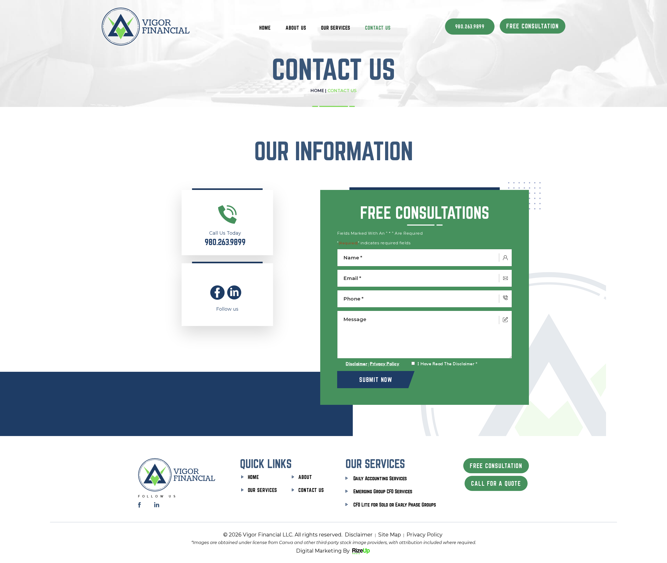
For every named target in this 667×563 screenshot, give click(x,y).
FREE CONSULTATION (532, 26)
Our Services (335, 28)
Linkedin (234, 292)
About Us (296, 28)
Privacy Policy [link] (424, 535)
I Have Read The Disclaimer (447, 364)
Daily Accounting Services (380, 478)
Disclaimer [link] (359, 535)
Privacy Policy (384, 364)
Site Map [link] (389, 535)
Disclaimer (356, 364)
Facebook (217, 292)
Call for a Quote (496, 483)
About (305, 477)
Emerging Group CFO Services (382, 491)
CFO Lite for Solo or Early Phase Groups (394, 505)
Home (265, 28)
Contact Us (378, 28)
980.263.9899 (469, 26)
